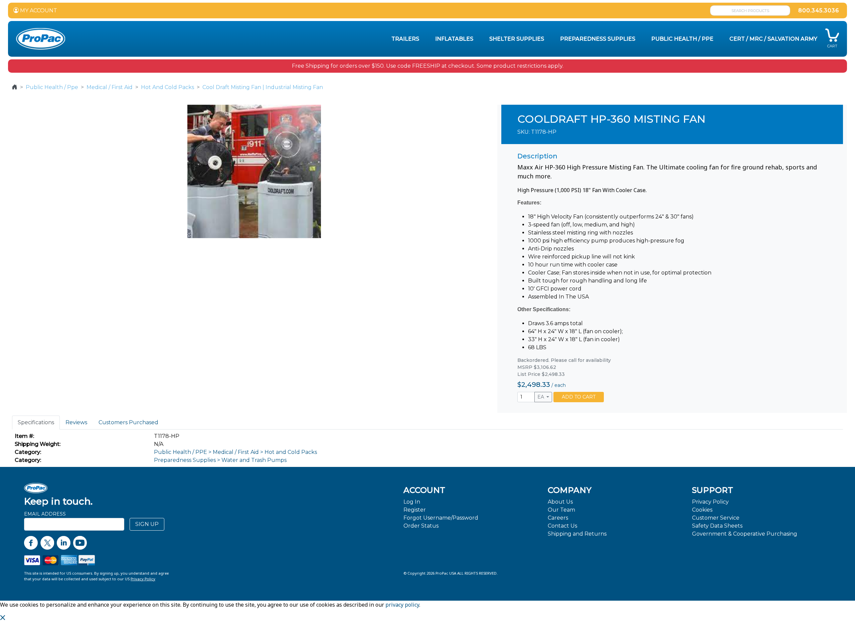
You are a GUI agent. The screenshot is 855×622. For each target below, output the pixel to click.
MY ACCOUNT (38, 10)
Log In (411, 502)
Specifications (36, 422)
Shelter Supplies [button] (516, 39)
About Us (560, 502)
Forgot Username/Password (440, 518)
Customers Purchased (128, 422)
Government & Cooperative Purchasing (744, 534)
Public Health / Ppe (52, 87)
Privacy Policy (710, 502)
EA (541, 397)
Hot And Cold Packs (167, 87)
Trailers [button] (405, 39)
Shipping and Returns (577, 534)
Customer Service (715, 518)
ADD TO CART (578, 397)
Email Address (45, 514)
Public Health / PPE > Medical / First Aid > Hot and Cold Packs (235, 452)
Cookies (702, 510)
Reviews (76, 422)
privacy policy (402, 604)
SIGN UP (147, 524)
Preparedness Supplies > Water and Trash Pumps (220, 460)
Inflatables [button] (454, 39)
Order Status (421, 526)
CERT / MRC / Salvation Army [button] (773, 39)
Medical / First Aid (110, 87)
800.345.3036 (818, 10)
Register (414, 510)
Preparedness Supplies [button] (597, 39)
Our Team (561, 510)
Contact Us (562, 526)
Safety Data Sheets (717, 526)
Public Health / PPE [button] (682, 39)
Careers (558, 518)
